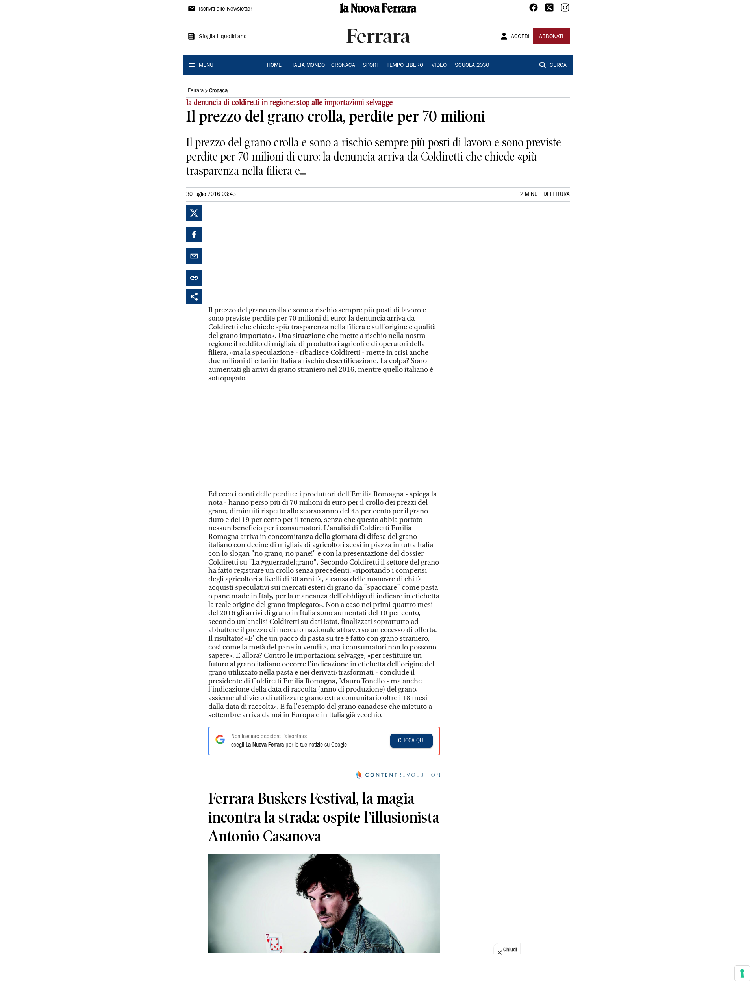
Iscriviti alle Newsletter (225, 9)
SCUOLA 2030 (472, 65)
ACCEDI (520, 37)
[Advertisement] (267, 254)
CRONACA (343, 65)
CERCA (558, 65)
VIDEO (439, 65)
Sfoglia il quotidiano (223, 37)
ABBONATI (551, 37)
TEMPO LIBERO (405, 65)
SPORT (371, 65)
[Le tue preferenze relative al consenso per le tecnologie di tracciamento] (742, 973)
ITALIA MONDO (307, 65)
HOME (274, 65)
